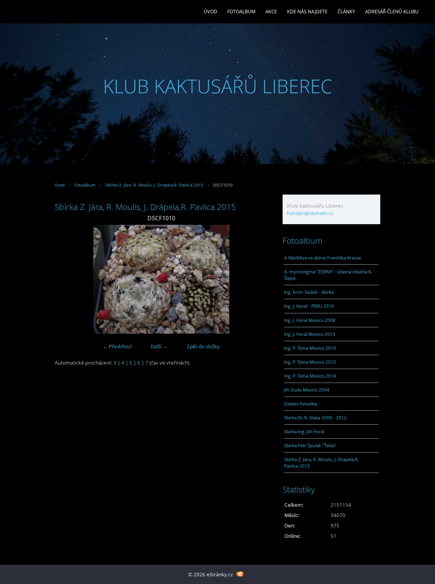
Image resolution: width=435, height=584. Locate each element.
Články (346, 11)
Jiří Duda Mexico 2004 (306, 390)
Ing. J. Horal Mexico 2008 (309, 320)
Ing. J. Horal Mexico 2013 (309, 334)
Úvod (210, 11)
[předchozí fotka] (64, 279)
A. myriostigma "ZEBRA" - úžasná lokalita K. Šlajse (328, 275)
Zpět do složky (203, 346)
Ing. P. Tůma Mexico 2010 (310, 348)
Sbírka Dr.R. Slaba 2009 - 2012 (315, 418)
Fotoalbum (241, 11)
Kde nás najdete (307, 11)
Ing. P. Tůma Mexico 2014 (310, 376)
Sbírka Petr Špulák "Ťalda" (310, 445)
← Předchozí (117, 346)
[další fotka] (258, 279)
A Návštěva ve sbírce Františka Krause (322, 258)
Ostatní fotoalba (300, 404)
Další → (159, 346)
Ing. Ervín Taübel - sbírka (309, 292)
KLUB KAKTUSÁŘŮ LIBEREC (217, 86)
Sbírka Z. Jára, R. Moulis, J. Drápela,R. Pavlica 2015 (154, 185)
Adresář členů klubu (392, 11)
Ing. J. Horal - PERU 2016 (309, 306)
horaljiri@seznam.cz (310, 213)
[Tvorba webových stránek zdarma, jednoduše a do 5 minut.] (240, 574)
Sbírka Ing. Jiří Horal (304, 431)
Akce (271, 11)
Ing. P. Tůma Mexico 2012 (310, 362)
